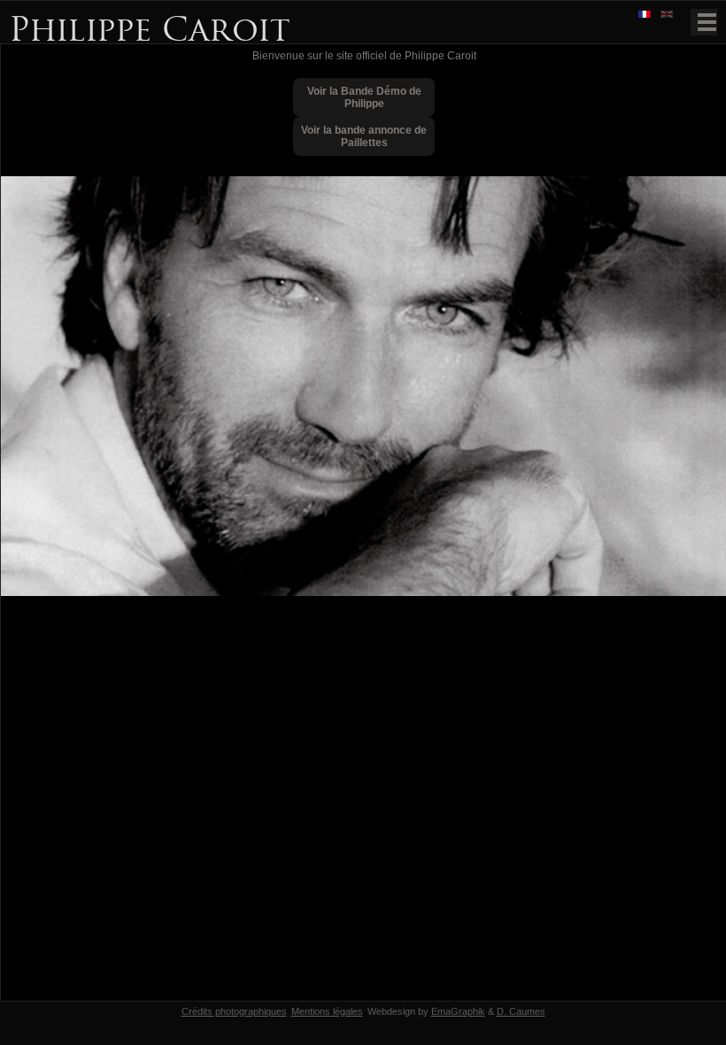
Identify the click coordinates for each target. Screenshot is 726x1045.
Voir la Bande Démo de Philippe (364, 97)
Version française (646, 15)
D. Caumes (521, 1011)
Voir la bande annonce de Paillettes (364, 136)
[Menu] (704, 22)
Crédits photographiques (234, 1011)
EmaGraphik (458, 1011)
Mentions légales (327, 1011)
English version (668, 15)
